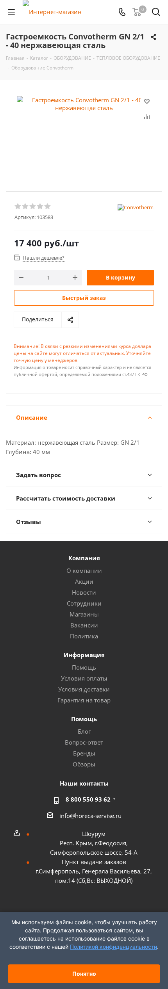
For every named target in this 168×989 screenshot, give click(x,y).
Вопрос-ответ (84, 742)
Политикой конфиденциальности (113, 946)
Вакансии (84, 625)
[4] (40, 206)
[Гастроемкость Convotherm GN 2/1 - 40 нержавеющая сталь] (84, 135)
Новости (84, 592)
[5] (48, 206)
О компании (84, 570)
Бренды (84, 753)
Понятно (84, 973)
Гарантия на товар (84, 700)
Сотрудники (84, 603)
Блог (84, 731)
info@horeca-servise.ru (90, 816)
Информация (84, 655)
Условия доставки (84, 689)
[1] (18, 206)
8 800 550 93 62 (88, 799)
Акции (84, 581)
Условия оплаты (84, 678)
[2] (25, 206)
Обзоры (84, 764)
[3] (33, 206)
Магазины (84, 614)
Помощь (84, 667)
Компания (84, 558)
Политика (84, 636)
